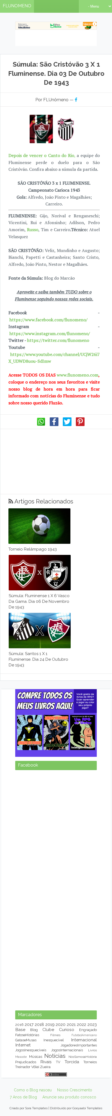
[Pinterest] (80, 425)
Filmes (55, 1035)
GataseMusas (25, 1040)
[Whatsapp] (41, 425)
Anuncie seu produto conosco (69, 1097)
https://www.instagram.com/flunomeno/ (50, 333)
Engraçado (88, 1030)
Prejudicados (25, 1062)
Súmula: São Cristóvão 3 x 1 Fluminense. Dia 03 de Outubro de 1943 (56, 73)
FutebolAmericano (84, 1035)
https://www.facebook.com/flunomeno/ (49, 320)
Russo (32, 230)
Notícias (55, 1055)
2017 (29, 1024)
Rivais (46, 1061)
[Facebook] (54, 425)
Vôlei (35, 1067)
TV (58, 1062)
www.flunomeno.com (77, 375)
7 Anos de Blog (23, 1097)
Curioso (66, 1029)
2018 (39, 1024)
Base (20, 1029)
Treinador (22, 1067)
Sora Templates (36, 1108)
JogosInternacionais (67, 1050)
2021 (71, 1024)
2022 (81, 1024)
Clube (48, 1029)
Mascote (21, 1056)
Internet (23, 1045)
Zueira (45, 1067)
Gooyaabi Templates (87, 1108)
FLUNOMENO (17, 5)
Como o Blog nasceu (33, 1090)
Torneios (90, 1062)
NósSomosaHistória (83, 1057)
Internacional (84, 1039)
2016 (19, 1025)
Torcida (72, 1061)
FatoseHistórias (27, 1035)
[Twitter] (67, 425)
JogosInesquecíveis (30, 1050)
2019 (50, 1024)
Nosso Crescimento (74, 1090)
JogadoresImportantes (79, 1045)
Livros (92, 1050)
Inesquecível (53, 1040)
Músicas (35, 1057)
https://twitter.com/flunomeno (58, 340)
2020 (61, 1024)
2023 (92, 1024)
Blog (34, 1030)
